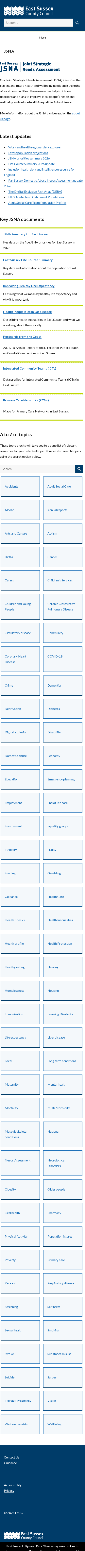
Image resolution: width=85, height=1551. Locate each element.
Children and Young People (18, 606)
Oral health (12, 1213)
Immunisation (14, 1014)
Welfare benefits (16, 1424)
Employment (13, 803)
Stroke (9, 1354)
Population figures (59, 1236)
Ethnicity (11, 849)
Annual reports (57, 510)
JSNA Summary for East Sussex (26, 234)
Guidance (11, 896)
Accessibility (13, 1485)
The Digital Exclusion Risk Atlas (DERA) (35, 191)
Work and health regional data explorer (34, 147)
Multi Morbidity (58, 1108)
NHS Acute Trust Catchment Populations (36, 197)
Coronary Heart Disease (15, 659)
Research (11, 1283)
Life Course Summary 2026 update (31, 164)
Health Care (55, 896)
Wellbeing (54, 1424)
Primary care (56, 1260)
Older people (56, 1189)
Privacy (9, 1490)
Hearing (53, 967)
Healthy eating (15, 967)
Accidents (11, 486)
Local (8, 1061)
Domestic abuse (16, 756)
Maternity (12, 1084)
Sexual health (13, 1330)
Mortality (11, 1108)
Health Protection (59, 943)
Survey (52, 1377)
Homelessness (14, 990)
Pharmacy (54, 1213)
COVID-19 (54, 656)
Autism (52, 533)
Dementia (54, 685)
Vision (51, 1400)
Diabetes (53, 708)
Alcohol (10, 510)
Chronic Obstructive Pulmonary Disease (61, 606)
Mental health (56, 1084)
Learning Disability (60, 1014)
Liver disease (56, 1037)
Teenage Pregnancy (18, 1400)
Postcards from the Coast (22, 336)
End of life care (57, 803)
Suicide (9, 1377)
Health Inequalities (60, 920)
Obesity (10, 1189)
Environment (13, 826)
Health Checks (15, 920)
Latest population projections (28, 153)
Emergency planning (61, 779)
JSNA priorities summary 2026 (29, 158)
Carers (9, 580)
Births (9, 557)
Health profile (14, 943)
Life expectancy (15, 1037)
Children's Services (60, 580)
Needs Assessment (17, 1160)
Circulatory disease (18, 633)
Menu (42, 37)
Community (55, 633)
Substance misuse (59, 1354)
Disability (54, 732)
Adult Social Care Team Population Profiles (37, 202)
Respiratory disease (60, 1283)
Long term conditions (61, 1061)
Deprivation (13, 708)
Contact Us (11, 1457)
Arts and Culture (16, 533)
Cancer (52, 557)
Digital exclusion (16, 732)
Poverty (10, 1260)
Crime (9, 685)
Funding (10, 873)
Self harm (53, 1307)
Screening (11, 1307)
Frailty (51, 849)
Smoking (53, 1330)
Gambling (54, 873)
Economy (53, 756)
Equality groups (58, 826)
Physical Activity (16, 1236)
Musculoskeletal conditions (16, 1134)
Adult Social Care (59, 486)
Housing (53, 990)
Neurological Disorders (56, 1163)
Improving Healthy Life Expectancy (29, 286)
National (53, 1131)
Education (11, 779)
